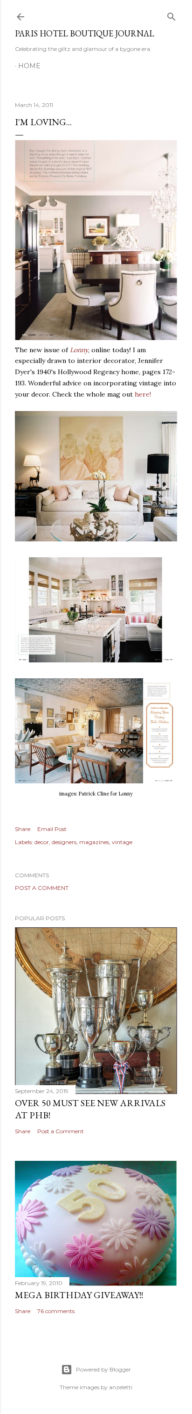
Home (29, 66)
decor (41, 842)
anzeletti (120, 1387)
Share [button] (22, 828)
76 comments (56, 1311)
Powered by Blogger (103, 1369)
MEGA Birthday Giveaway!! (79, 1295)
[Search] (171, 15)
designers (64, 842)
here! (143, 394)
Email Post (52, 828)
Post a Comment (42, 887)
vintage (122, 842)
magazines (94, 842)
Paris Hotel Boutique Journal (84, 33)
